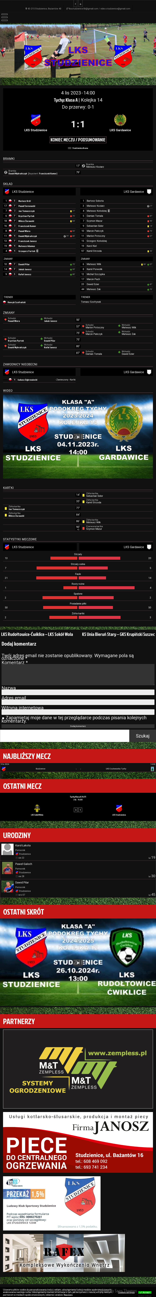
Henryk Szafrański (17, 302)
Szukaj (142, 736)
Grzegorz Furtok (26, 251)
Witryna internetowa (23, 708)
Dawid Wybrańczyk (18, 173)
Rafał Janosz (24, 274)
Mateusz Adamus (26, 246)
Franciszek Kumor (48, 173)
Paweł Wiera (24, 231)
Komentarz (15, 662)
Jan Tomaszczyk (26, 211)
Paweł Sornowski (26, 206)
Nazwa (9, 688)
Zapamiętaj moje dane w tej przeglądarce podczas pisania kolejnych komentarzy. (74, 719)
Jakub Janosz (25, 269)
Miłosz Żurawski (26, 221)
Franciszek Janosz (27, 241)
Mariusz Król (24, 201)
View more (68, 1294)
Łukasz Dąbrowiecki (27, 379)
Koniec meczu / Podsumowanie (78, 139)
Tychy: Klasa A (66, 100)
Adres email (14, 698)
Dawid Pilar (24, 264)
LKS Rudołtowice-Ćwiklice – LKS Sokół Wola (37, 634)
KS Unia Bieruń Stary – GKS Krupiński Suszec (118, 634)
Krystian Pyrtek (26, 216)
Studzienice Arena (80, 148)
